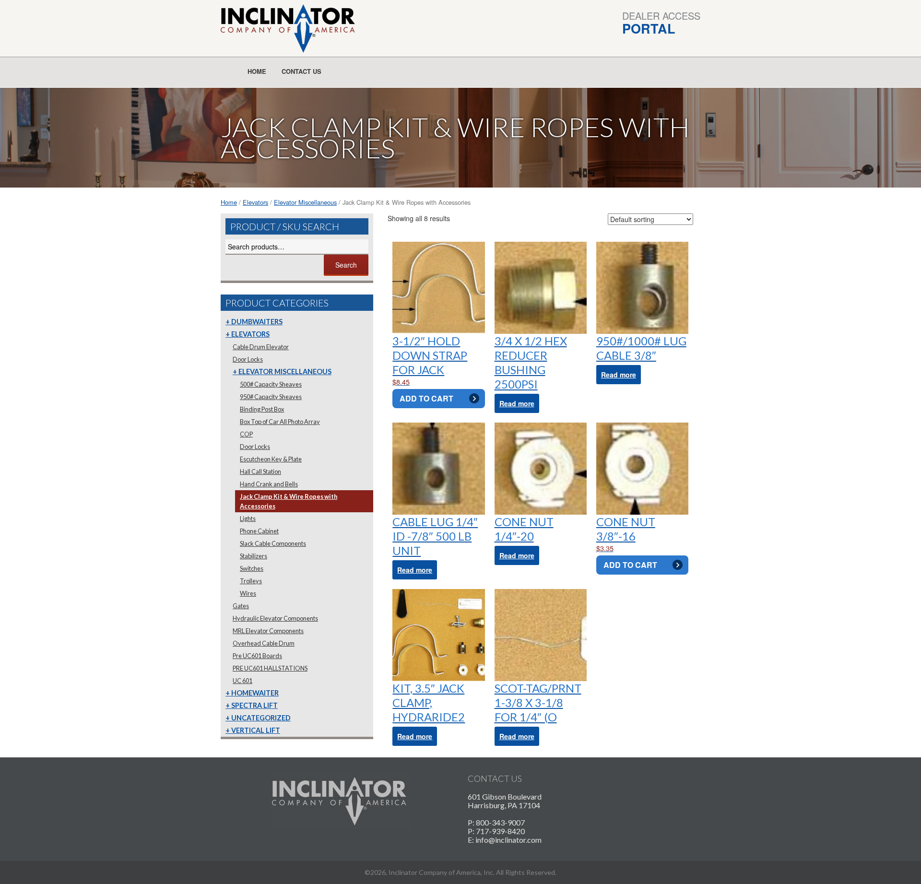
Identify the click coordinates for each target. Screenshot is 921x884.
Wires (248, 593)
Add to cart (426, 398)
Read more (516, 403)
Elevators (255, 202)
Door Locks (248, 359)
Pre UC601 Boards (257, 656)
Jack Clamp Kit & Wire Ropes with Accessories (288, 501)
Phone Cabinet (259, 531)
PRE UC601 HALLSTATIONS (270, 668)
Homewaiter (255, 693)
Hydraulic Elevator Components (275, 618)
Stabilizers (253, 556)
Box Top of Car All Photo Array (280, 421)
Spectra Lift (254, 705)
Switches (251, 568)
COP (246, 434)
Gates (241, 606)
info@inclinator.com (508, 839)
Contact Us (301, 71)
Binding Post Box (262, 409)
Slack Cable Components (273, 543)
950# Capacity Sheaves (271, 397)
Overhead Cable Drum (264, 643)
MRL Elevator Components (268, 631)
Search (346, 265)
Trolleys (251, 581)
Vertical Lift (255, 730)
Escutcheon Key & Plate (271, 459)
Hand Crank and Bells (269, 484)
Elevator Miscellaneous (305, 202)
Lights (248, 518)
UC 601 (242, 680)
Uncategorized (261, 718)
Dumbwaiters (257, 322)
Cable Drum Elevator (261, 347)
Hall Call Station (260, 471)
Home (257, 71)
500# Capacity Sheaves (271, 384)
